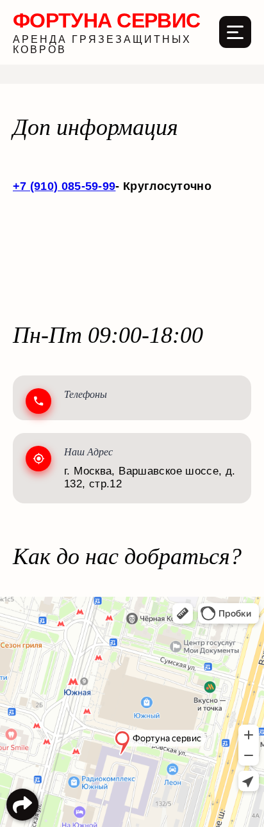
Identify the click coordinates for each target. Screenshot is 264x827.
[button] (22, 805)
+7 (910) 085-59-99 (64, 186)
